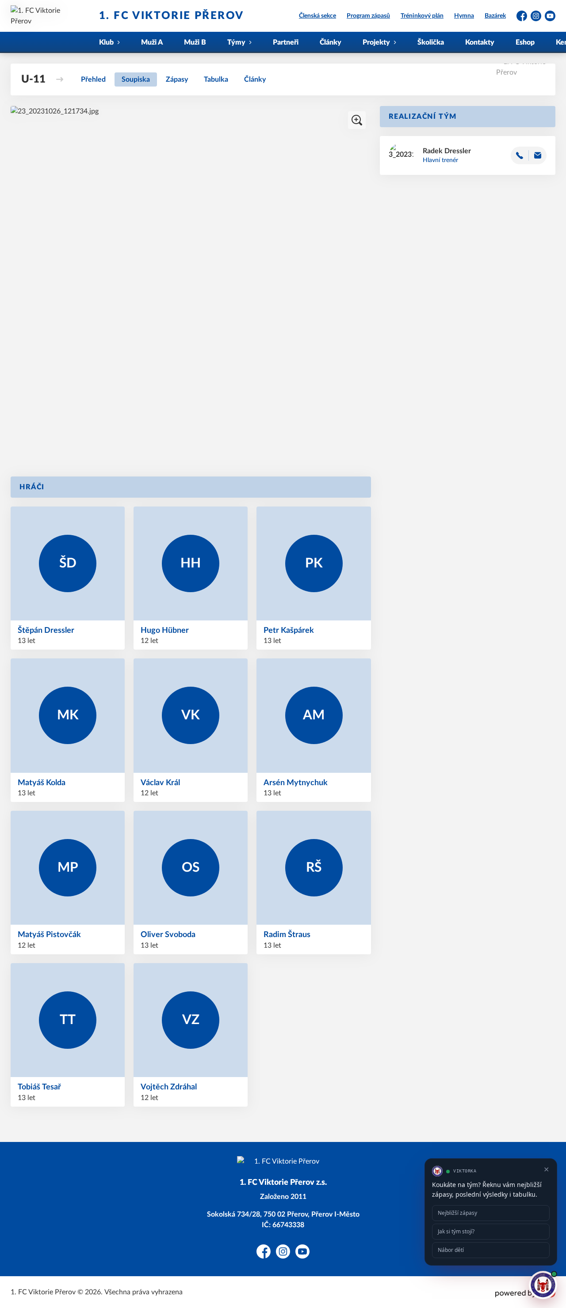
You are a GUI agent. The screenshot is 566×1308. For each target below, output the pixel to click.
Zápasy (177, 79)
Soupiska (136, 79)
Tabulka (216, 79)
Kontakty (479, 42)
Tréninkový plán (422, 16)
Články (330, 42)
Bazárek (495, 16)
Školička (430, 42)
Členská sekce (317, 16)
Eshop (525, 42)
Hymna (464, 16)
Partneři (285, 42)
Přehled (93, 79)
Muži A (152, 42)
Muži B (195, 42)
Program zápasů (368, 16)
